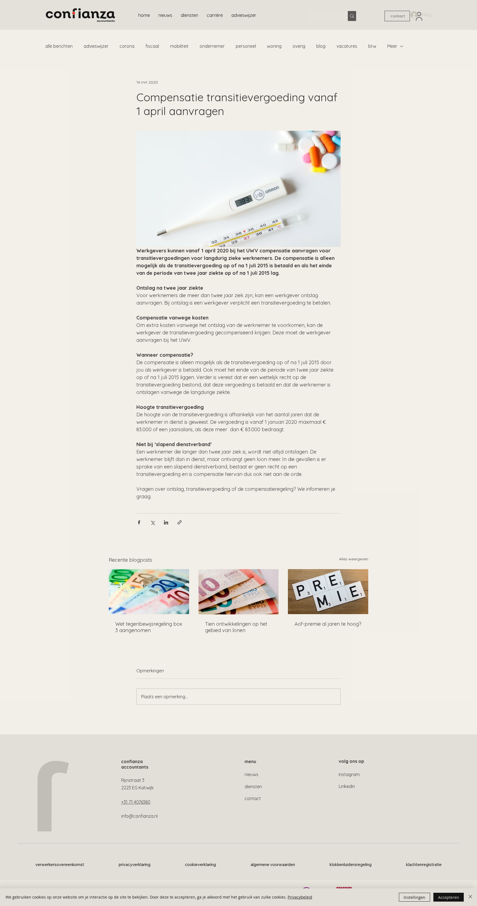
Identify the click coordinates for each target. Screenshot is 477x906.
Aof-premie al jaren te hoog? (328, 624)
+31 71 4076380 (135, 802)
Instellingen (414, 897)
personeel (246, 46)
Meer (392, 46)
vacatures (346, 46)
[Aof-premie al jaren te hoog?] (328, 591)
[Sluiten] (470, 897)
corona (127, 46)
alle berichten (59, 46)
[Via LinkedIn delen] (166, 522)
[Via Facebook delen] (139, 522)
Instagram (349, 774)
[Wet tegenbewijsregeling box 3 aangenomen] (149, 591)
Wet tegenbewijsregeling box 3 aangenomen (148, 627)
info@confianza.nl (139, 816)
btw (372, 46)
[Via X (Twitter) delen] (152, 522)
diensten (253, 786)
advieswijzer (96, 46)
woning (274, 46)
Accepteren (448, 897)
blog (320, 46)
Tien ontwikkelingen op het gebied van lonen (236, 627)
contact (253, 798)
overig (299, 46)
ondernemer (212, 46)
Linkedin (347, 786)
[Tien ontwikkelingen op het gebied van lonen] (238, 591)
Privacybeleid (300, 897)
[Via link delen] (179, 522)
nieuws (251, 774)
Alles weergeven (353, 558)
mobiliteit (179, 46)
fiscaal (152, 46)
